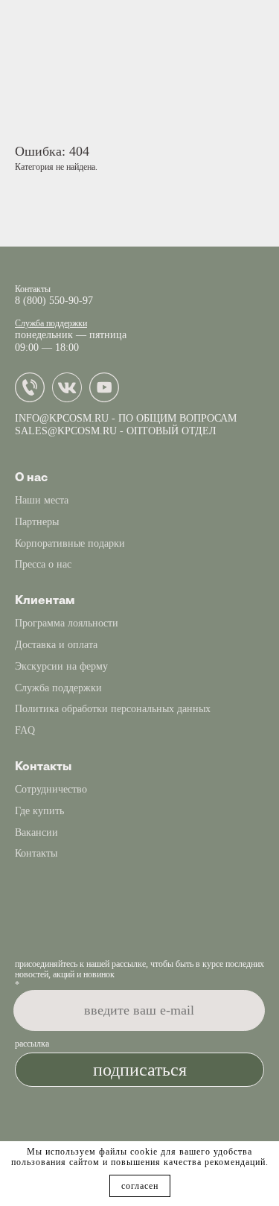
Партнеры (37, 521)
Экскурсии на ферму (61, 666)
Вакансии (36, 832)
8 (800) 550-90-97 (54, 300)
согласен (139, 1186)
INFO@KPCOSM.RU (62, 418)
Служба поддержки (51, 323)
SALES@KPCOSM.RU (66, 431)
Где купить (39, 810)
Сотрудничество (51, 789)
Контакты (36, 853)
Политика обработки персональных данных (113, 708)
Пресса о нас (43, 564)
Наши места (41, 500)
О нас (31, 477)
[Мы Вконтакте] (70, 399)
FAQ (25, 730)
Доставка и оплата (56, 644)
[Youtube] (107, 399)
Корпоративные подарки (70, 543)
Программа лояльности (66, 623)
